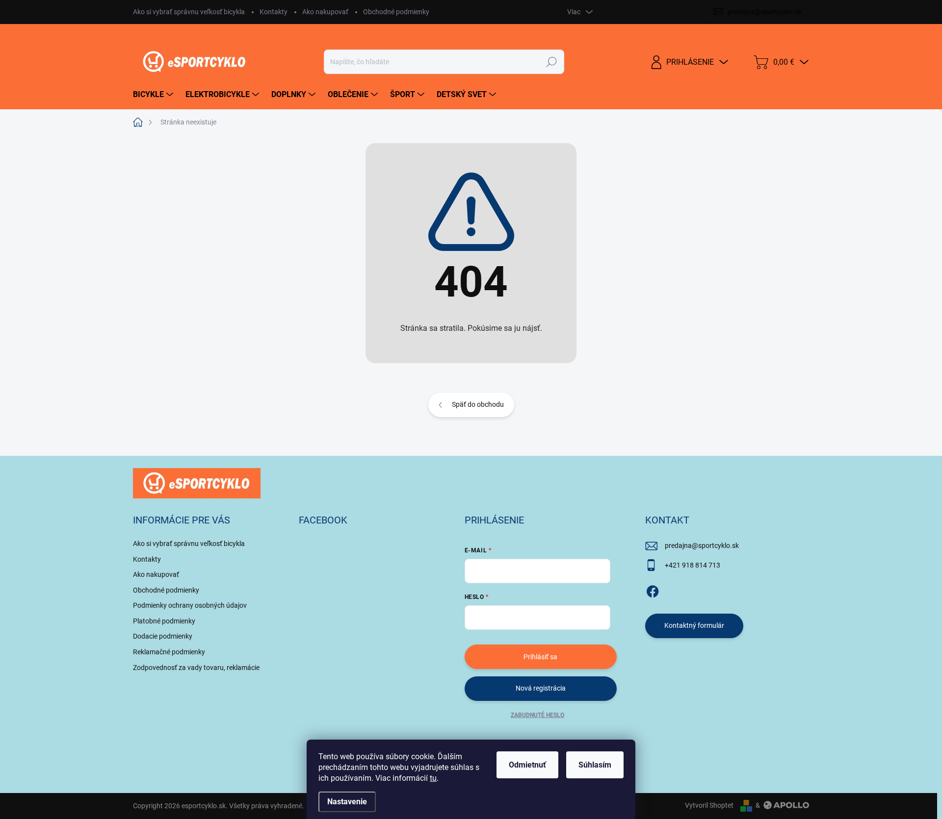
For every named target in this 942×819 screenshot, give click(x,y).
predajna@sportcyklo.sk (702, 545)
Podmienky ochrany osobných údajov (190, 605)
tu (433, 778)
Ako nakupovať (325, 12)
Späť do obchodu (478, 404)
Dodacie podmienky (162, 636)
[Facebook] (652, 589)
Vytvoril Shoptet (709, 805)
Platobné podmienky (164, 621)
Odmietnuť (527, 764)
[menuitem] (154, 94)
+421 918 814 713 (692, 565)
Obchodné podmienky (396, 12)
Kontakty (274, 12)
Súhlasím (594, 764)
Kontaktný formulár (694, 625)
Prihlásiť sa (540, 657)
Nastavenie (347, 801)
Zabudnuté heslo (537, 715)
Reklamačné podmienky (169, 652)
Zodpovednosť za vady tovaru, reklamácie (196, 667)
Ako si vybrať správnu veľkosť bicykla (189, 12)
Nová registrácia (541, 688)
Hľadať (551, 62)
